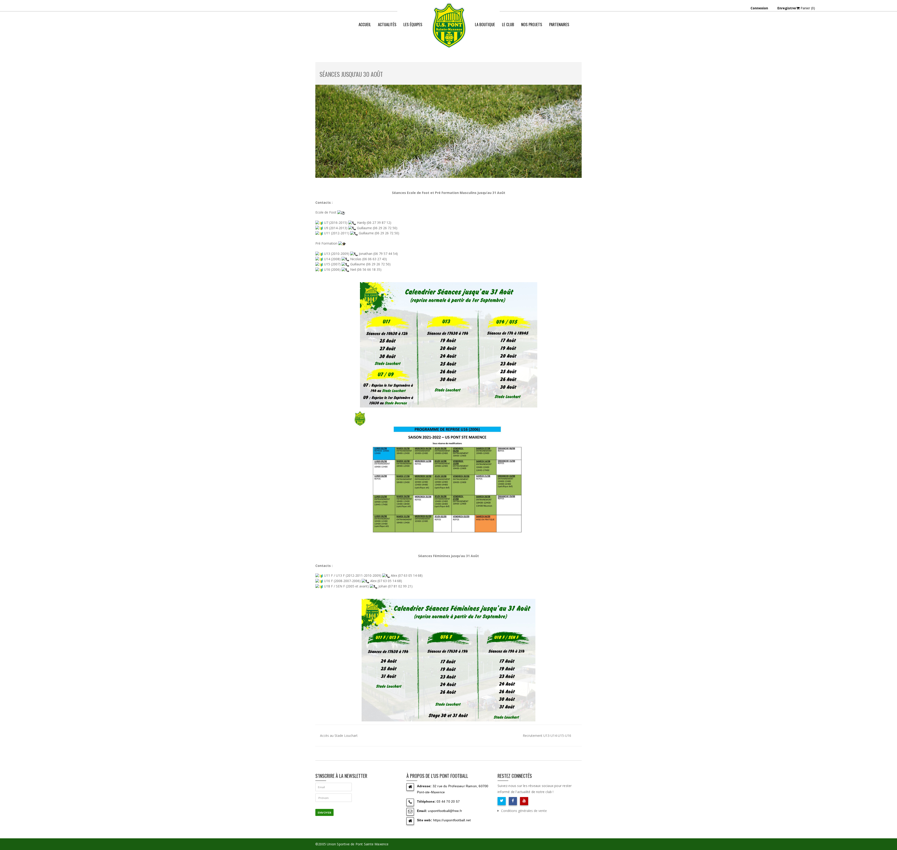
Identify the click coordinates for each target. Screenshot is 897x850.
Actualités (387, 24)
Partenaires (559, 24)
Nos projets (531, 24)
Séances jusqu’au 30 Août (351, 74)
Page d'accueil (501, 43)
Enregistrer (787, 8)
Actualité (525, 43)
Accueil (365, 24)
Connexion (759, 8)
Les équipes (412, 24)
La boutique (485, 24)
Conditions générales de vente (524, 810)
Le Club (508, 24)
